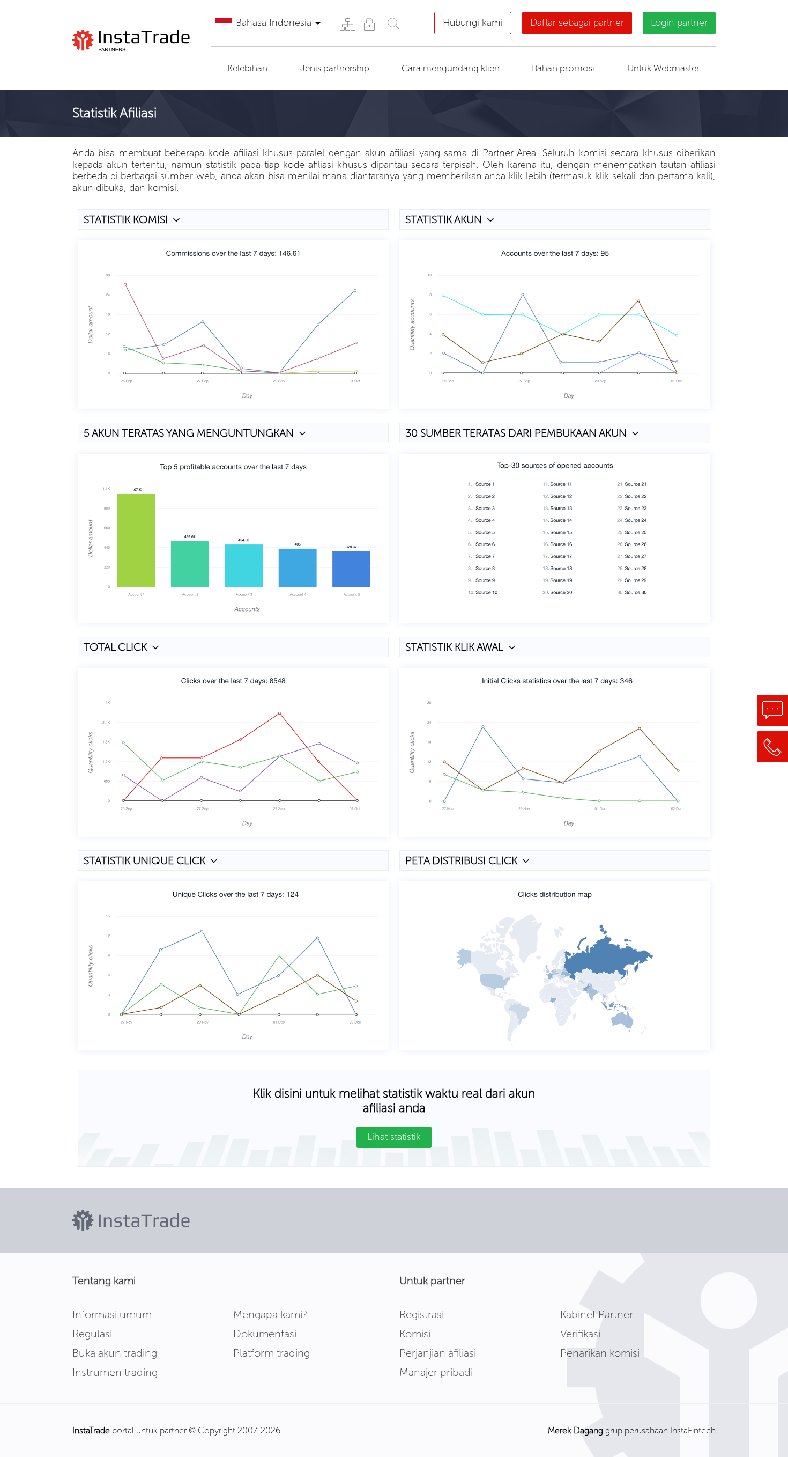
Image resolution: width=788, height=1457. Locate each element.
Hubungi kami (473, 22)
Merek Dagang (575, 1430)
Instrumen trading (115, 1372)
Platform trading (271, 1352)
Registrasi (421, 1314)
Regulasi (92, 1333)
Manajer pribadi (436, 1372)
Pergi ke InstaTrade (132, 65)
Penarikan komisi (600, 1352)
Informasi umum (112, 1314)
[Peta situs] (347, 24)
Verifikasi (580, 1333)
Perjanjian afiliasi (437, 1352)
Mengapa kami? (270, 1314)
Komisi (414, 1333)
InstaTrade (91, 1430)
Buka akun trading (114, 1352)
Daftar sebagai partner (577, 22)
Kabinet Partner (596, 1314)
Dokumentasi (264, 1333)
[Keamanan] (369, 24)
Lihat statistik (394, 1137)
